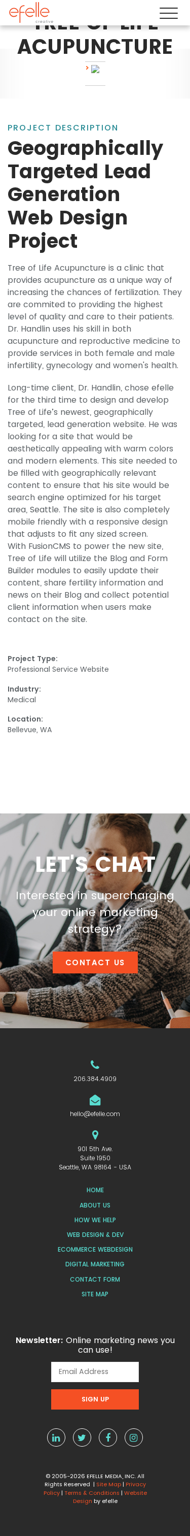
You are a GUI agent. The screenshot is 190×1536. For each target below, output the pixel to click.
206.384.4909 (95, 1078)
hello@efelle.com (95, 1113)
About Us (95, 1205)
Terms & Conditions (92, 1493)
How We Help (95, 1220)
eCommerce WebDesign (95, 1249)
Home (95, 1190)
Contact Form (95, 1279)
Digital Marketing (95, 1264)
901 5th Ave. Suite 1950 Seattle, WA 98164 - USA (95, 1158)
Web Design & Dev (95, 1234)
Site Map (95, 1294)
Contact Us (95, 962)
